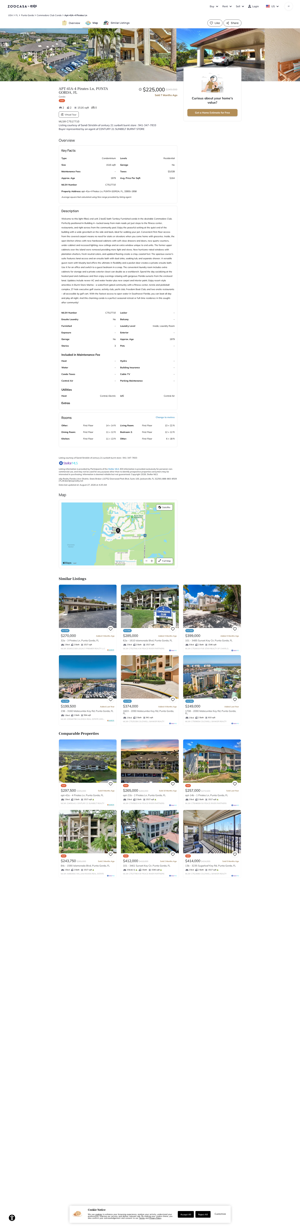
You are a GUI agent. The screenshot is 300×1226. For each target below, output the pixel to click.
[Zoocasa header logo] (22, 6)
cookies (98, 1214)
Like (217, 23)
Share (235, 23)
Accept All (185, 1214)
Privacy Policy (155, 1218)
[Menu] (288, 6)
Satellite (166, 507)
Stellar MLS (113, 469)
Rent (225, 6)
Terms (142, 1218)
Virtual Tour (70, 114)
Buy (212, 6)
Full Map (166, 560)
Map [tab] (95, 23)
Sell (238, 6)
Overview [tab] (74, 23)
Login (255, 6)
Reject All (203, 1214)
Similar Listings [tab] (120, 23)
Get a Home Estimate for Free (212, 112)
